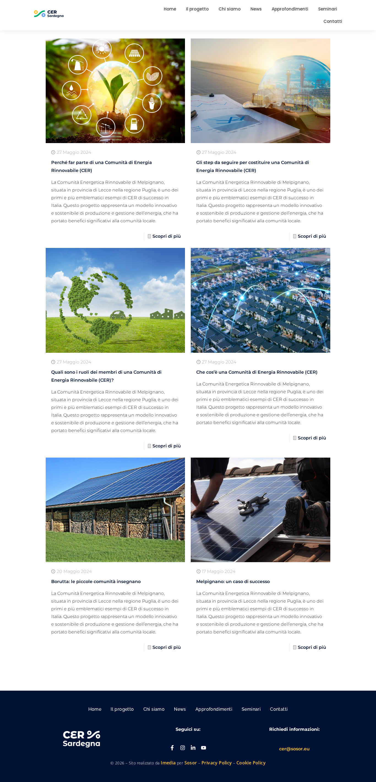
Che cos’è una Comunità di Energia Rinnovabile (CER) (257, 372)
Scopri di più (166, 236)
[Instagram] (182, 747)
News (180, 709)
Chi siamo (154, 709)
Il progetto (122, 709)
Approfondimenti (213, 709)
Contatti (279, 709)
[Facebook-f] (172, 747)
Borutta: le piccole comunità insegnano (96, 581)
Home (95, 709)
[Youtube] (203, 747)
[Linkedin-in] (193, 747)
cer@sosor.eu (294, 748)
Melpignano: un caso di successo (233, 581)
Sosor (191, 763)
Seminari (251, 709)
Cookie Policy (251, 763)
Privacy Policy (216, 763)
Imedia (168, 763)
